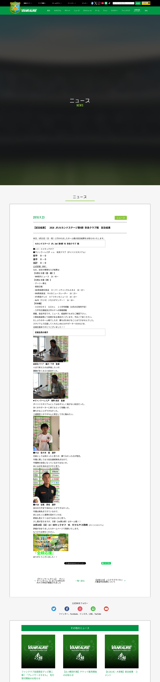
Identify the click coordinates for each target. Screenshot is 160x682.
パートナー (71, 3)
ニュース (77, 10)
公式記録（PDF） (40, 266)
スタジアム (57, 10)
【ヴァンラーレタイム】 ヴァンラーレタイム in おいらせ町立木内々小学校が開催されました (51, 580)
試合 (48, 10)
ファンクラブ (126, 10)
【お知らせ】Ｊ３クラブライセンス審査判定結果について (109, 580)
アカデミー (114, 10)
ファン (105, 10)
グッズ (84, 3)
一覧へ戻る (80, 580)
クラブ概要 (41, 3)
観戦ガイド (27, 3)
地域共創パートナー (137, 10)
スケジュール (87, 10)
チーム (97, 10)
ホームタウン (56, 3)
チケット (67, 10)
